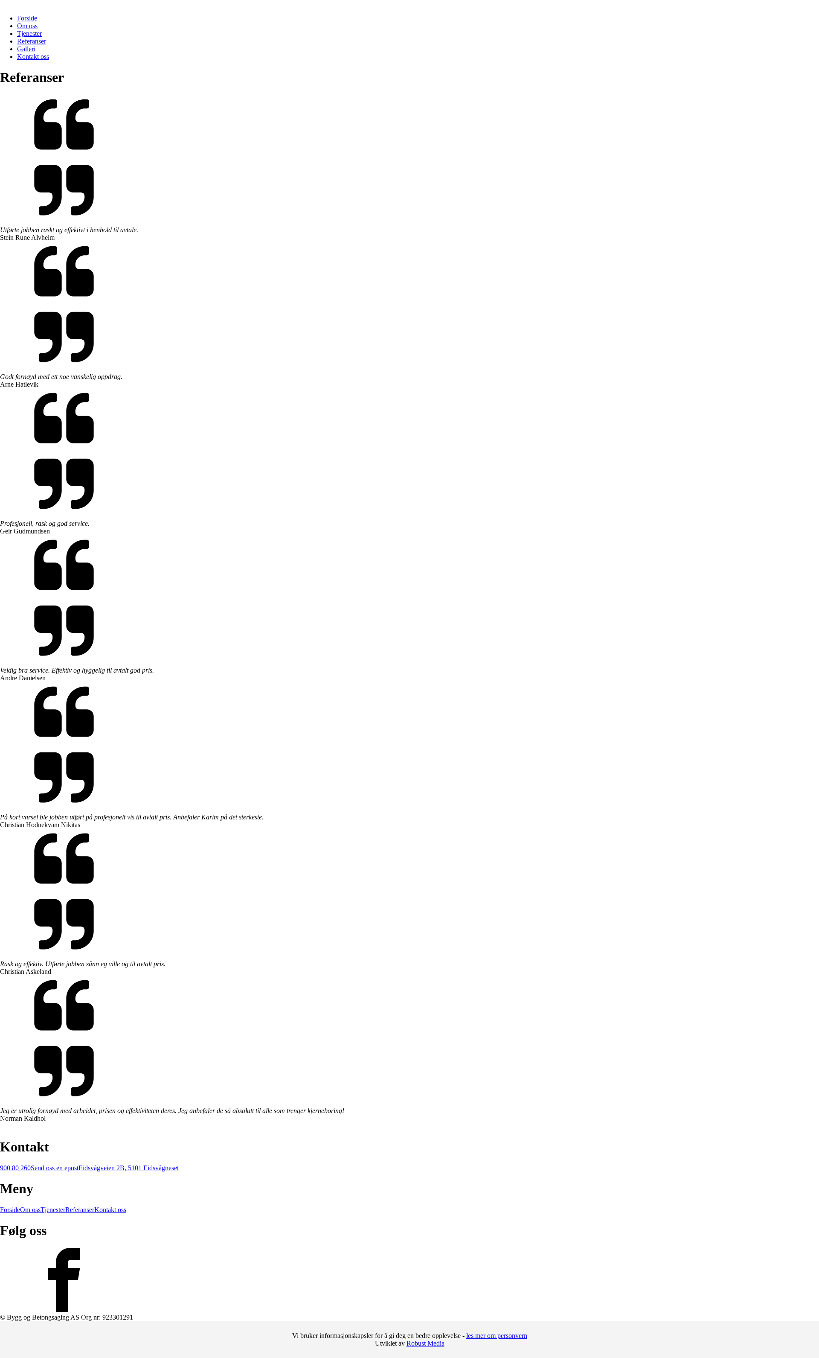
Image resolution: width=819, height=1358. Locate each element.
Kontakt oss (33, 56)
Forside (27, 18)
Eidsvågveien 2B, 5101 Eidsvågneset (128, 1167)
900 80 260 (15, 1167)
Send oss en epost (54, 1167)
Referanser (31, 41)
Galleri (26, 48)
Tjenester (29, 33)
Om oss (27, 25)
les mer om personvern (496, 1335)
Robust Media (425, 1343)
